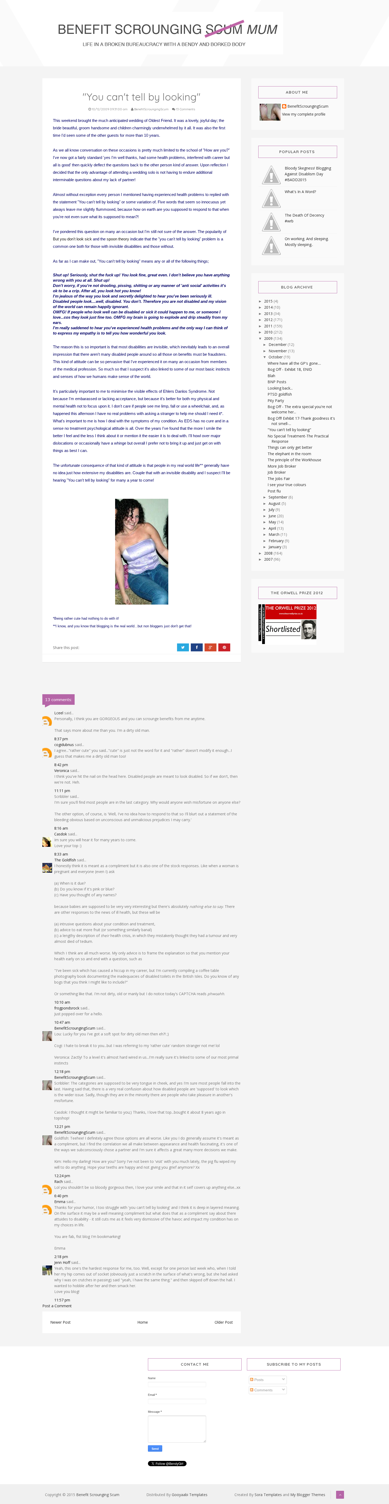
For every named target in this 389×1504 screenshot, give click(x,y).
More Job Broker (282, 466)
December (278, 344)
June (273, 515)
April (273, 528)
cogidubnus (64, 744)
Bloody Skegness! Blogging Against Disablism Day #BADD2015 (308, 174)
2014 (269, 307)
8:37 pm (61, 738)
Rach (58, 1181)
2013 (269, 313)
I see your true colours (287, 484)
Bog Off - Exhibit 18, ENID (290, 369)
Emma (59, 1201)
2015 (269, 301)
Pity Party (276, 400)
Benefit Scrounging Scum (97, 1494)
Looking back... (280, 388)
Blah (271, 375)
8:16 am (61, 828)
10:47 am (62, 1022)
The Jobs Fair (279, 478)
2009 (269, 338)
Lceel (58, 712)
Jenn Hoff (62, 1262)
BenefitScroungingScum (74, 1028)
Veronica (61, 770)
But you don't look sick (72, 239)
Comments (263, 1390)
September (278, 497)
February (277, 540)
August (275, 503)
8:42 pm (61, 764)
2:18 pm (61, 1256)
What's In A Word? (300, 191)
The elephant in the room (289, 453)
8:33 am (61, 854)
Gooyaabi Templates (189, 1494)
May (273, 521)
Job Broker (277, 472)
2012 (269, 319)
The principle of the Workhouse (294, 459)
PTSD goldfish (280, 394)
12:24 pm (62, 1175)
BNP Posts (277, 381)
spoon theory (118, 239)
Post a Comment (57, 1305)
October (276, 356)
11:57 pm (62, 1299)
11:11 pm (62, 790)
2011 (269, 325)
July (272, 509)
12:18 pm (62, 1071)
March (275, 534)
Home (142, 1322)
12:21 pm (62, 1126)
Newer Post (60, 1322)
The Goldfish (65, 859)
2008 (269, 553)
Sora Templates (268, 1494)
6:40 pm (61, 1195)
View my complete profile (303, 114)
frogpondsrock (66, 1008)
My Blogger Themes (307, 1494)
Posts (258, 1380)
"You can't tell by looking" (289, 429)
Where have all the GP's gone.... (294, 363)
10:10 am (62, 1002)
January (275, 546)
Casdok (60, 833)
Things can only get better (290, 447)
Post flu (274, 490)
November (278, 350)
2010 (269, 332)
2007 (269, 559)
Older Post (224, 1322)
